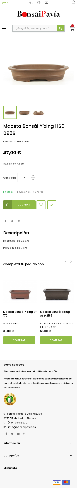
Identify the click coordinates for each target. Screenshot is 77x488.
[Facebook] (6, 433)
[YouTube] (18, 433)
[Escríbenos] (39, 2)
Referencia (9, 141)
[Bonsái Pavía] (38, 14)
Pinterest (19, 221)
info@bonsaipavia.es (22, 427)
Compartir (5, 221)
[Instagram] (24, 433)
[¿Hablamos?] (31, 2)
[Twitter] (12, 433)
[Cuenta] (73, 3)
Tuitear (12, 221)
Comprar (24, 204)
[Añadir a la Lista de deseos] (41, 204)
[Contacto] (46, 2)
